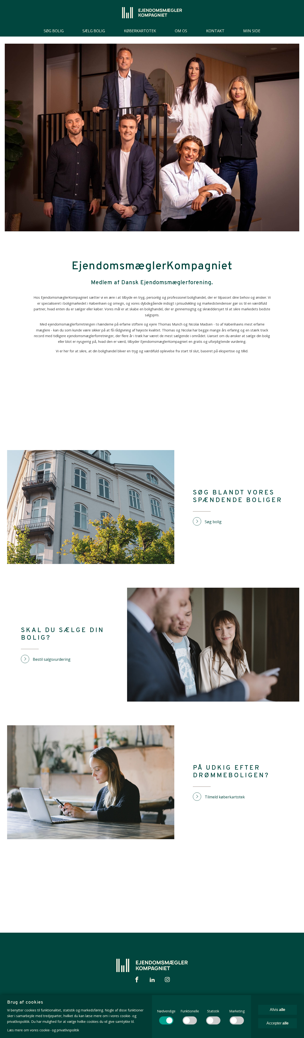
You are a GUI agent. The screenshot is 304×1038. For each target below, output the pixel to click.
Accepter (277, 1023)
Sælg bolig (93, 30)
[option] (152, 137)
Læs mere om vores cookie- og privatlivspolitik (43, 1030)
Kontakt (215, 30)
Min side (251, 30)
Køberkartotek (140, 30)
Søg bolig (54, 30)
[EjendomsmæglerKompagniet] (152, 12)
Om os (181, 30)
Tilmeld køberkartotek (225, 797)
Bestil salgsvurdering (52, 659)
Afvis (277, 1010)
